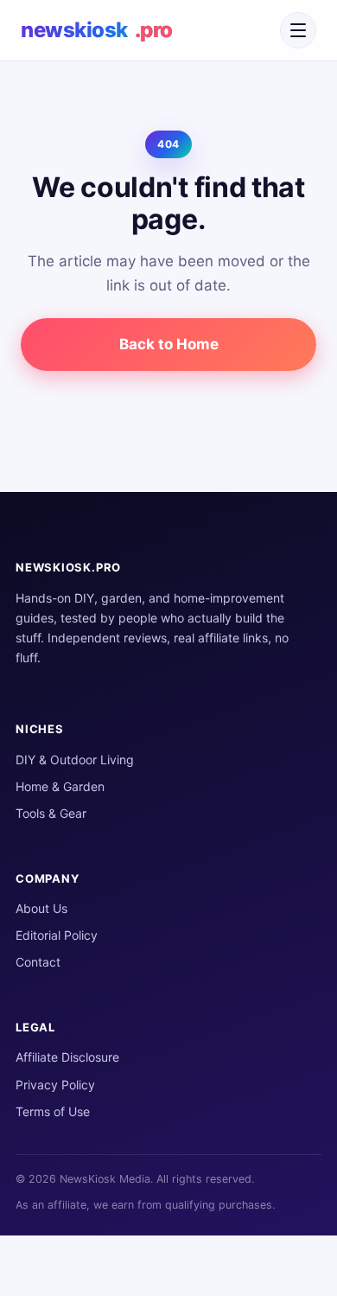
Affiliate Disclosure (67, 1057)
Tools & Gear (51, 813)
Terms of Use (53, 1111)
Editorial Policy (57, 935)
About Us (41, 908)
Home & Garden (60, 786)
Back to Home (169, 344)
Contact (38, 961)
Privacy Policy (55, 1084)
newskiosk (97, 29)
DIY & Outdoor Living (75, 759)
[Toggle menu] (298, 30)
